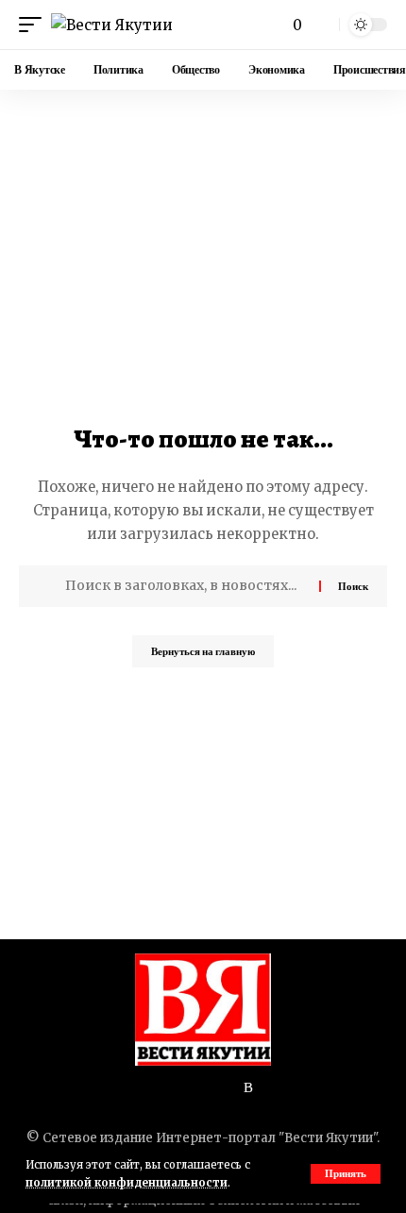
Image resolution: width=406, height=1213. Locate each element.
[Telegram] (204, 1088)
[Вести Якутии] (112, 25)
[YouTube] (136, 1088)
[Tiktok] (270, 1088)
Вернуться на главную (203, 651)
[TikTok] (158, 1088)
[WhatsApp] (226, 1088)
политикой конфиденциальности (126, 1182)
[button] (346, 1174)
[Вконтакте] (181, 1088)
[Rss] (248, 1088)
